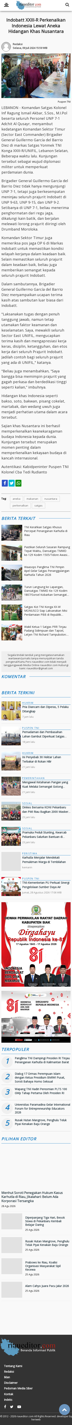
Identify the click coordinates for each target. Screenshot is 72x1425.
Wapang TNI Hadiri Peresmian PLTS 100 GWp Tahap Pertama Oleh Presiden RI (41, 1091)
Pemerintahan (33, 778)
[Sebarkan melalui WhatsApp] (18, 483)
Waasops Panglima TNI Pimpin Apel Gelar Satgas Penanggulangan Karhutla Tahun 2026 (46, 571)
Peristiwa (29, 853)
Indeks (8, 1399)
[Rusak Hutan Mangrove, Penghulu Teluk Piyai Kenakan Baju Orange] (11, 1247)
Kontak (8, 1394)
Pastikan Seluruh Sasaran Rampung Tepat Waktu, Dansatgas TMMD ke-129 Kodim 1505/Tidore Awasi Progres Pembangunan (47, 551)
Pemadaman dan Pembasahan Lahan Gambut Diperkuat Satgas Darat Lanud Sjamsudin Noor (43, 736)
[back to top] (64, 1409)
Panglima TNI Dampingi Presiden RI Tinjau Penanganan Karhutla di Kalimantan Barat (42, 1060)
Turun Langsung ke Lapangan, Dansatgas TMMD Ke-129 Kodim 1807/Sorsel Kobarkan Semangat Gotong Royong (45, 591)
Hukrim (28, 703)
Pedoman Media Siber (18, 1388)
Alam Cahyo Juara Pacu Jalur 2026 (47, 1286)
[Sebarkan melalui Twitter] (12, 483)
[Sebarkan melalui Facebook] (5, 483)
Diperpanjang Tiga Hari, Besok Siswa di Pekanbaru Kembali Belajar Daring (45, 1221)
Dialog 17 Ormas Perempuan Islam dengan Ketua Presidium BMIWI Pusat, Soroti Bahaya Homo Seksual (40, 1077)
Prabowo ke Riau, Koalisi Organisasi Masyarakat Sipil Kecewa (43, 1265)
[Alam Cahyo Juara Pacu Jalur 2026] (11, 1292)
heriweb (36, 1419)
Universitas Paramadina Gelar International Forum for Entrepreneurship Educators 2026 (42, 1108)
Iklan (7, 1377)
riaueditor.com (25, 1416)
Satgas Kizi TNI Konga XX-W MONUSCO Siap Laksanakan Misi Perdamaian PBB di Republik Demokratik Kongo (45, 611)
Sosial (27, 803)
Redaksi (9, 1371)
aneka (16, 499)
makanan (32, 499)
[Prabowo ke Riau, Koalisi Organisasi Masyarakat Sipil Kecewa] (11, 1268)
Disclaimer (11, 1383)
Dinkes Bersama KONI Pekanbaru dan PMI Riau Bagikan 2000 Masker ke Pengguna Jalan (45, 811)
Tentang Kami (13, 1366)
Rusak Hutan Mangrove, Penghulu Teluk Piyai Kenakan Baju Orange (41, 1122)
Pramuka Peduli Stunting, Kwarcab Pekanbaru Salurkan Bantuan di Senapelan (44, 836)
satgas (38, 505)
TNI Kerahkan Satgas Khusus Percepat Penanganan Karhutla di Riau (45, 531)
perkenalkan (20, 505)
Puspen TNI (30, 728)
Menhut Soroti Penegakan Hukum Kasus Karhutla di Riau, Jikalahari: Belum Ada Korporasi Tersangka (32, 1196)
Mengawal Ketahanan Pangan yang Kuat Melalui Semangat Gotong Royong (45, 786)
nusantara (50, 499)
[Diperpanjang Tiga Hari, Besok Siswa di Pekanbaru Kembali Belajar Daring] (11, 1223)
